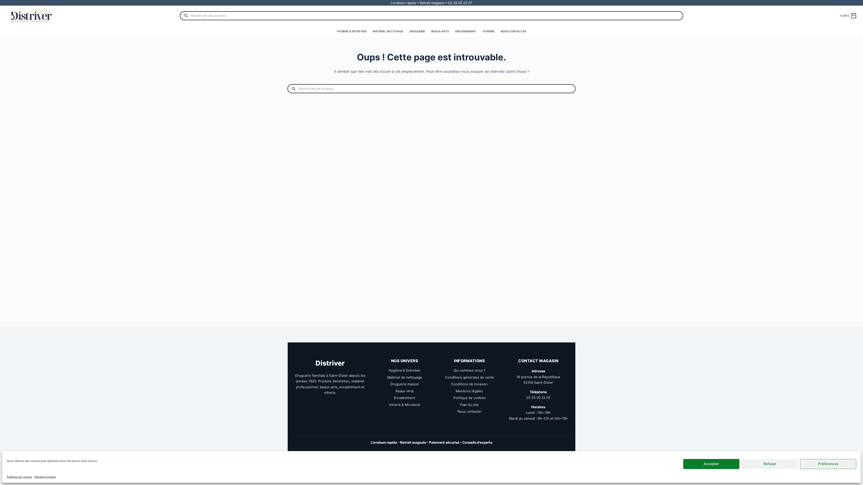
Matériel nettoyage (388, 31)
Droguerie (417, 31)
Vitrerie (488, 31)
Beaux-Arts (440, 31)
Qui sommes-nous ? (469, 370)
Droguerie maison (404, 384)
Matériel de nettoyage (404, 377)
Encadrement (465, 31)
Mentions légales (45, 476)
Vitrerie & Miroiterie (404, 405)
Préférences (828, 464)
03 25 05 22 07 (538, 397)
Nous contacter (513, 31)
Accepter (711, 464)
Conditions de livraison (469, 384)
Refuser (769, 464)
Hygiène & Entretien (352, 31)
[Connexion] (854, 2)
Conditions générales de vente (469, 377)
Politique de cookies (19, 476)
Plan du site (469, 405)
